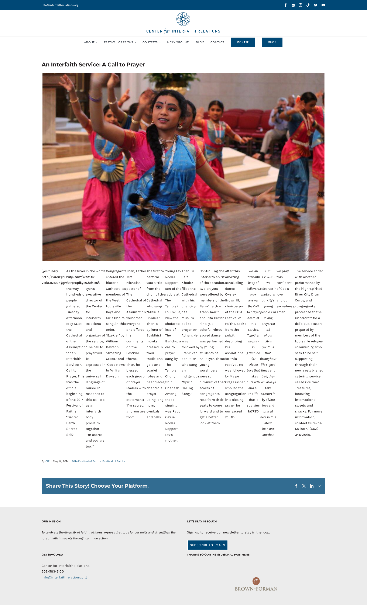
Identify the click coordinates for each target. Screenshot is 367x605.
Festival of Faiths (113, 461)
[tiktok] (307, 5)
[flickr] (293, 5)
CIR (47, 461)
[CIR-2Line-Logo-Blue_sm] (183, 14)
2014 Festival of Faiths (86, 461)
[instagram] (300, 5)
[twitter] (315, 5)
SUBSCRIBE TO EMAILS (207, 545)
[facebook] (285, 5)
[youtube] (323, 5)
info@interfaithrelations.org (60, 5)
